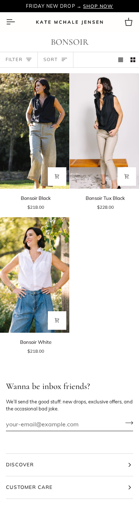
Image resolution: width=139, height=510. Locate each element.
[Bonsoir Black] (34, 131)
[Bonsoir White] (34, 275)
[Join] (127, 423)
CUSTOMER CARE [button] (29, 487)
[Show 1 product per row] (121, 59)
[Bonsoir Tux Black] (104, 131)
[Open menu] (17, 21)
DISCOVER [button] (20, 464)
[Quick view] (57, 176)
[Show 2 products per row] (133, 59)
